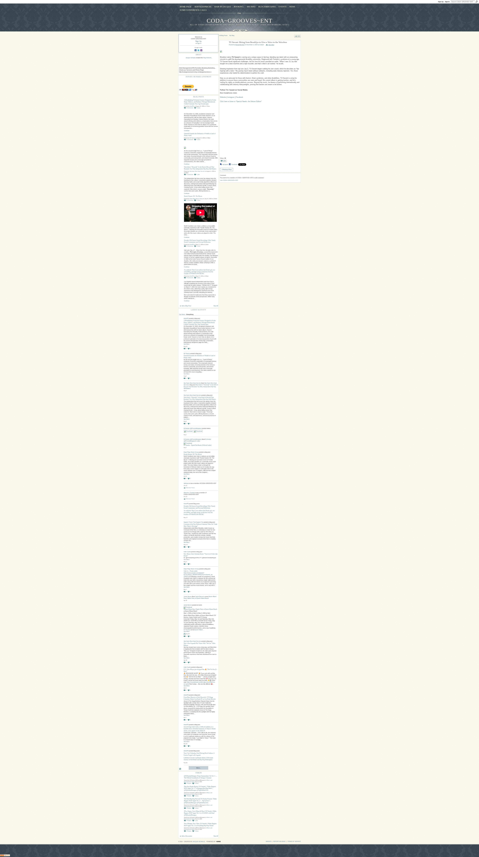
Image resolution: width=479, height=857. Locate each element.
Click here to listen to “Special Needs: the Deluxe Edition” (241, 101)
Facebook (239, 97)
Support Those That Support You (193, 522)
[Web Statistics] (5, 856)
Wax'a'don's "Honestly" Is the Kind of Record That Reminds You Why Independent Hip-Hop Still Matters (200, 168)
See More (186, 344)
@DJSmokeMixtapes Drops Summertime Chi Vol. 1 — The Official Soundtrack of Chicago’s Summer (200, 777)
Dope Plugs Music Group (196, 198)
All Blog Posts (223, 35)
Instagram (231, 97)
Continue (186, 130)
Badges (268, 841)
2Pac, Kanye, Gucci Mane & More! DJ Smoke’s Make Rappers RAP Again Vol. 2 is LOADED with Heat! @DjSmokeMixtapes (200, 813)
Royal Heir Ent (239, 44)
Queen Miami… (199, 629)
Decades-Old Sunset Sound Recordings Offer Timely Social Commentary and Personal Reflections (200, 241)
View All (215, 306)
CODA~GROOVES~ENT (239, 20)
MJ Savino (192, 138)
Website (223, 97)
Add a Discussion (186, 836)
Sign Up (440, 2)
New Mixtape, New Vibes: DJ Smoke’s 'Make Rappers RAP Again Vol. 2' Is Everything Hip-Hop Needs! (200, 824)
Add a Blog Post (186, 306)
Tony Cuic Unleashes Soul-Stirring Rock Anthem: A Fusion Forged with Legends (199, 754)
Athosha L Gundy (189, 492)
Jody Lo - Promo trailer (190, 571)
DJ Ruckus (187, 629)
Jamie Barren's (199, 596)
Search (477, 1)
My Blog (231, 35)
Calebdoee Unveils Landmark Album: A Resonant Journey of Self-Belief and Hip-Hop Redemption (198, 759)
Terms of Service (294, 841)
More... (198, 768)
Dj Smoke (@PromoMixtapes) (193, 428)
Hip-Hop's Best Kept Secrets (197, 171)
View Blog (271, 45)
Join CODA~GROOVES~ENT (229, 180)
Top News (182, 314)
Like (224, 161)
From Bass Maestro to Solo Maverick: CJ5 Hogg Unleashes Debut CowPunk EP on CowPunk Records (200, 698)
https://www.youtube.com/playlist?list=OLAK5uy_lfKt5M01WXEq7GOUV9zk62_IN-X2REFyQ (198, 574)
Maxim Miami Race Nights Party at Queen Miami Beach (200, 609)
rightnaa (186, 483)
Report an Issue (279, 841)
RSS (180, 769)
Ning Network (207, 57)
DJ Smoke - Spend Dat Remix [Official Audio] (197, 445)
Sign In (447, 2)
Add (299, 36)
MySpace (225, 164)
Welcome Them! (190, 487)
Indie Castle (187, 551)
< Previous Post (226, 169)
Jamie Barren (188, 596)
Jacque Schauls (190, 57)
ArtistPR (191, 106)
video (198, 441)
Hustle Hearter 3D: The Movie (193, 196)
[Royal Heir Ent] (223, 48)
